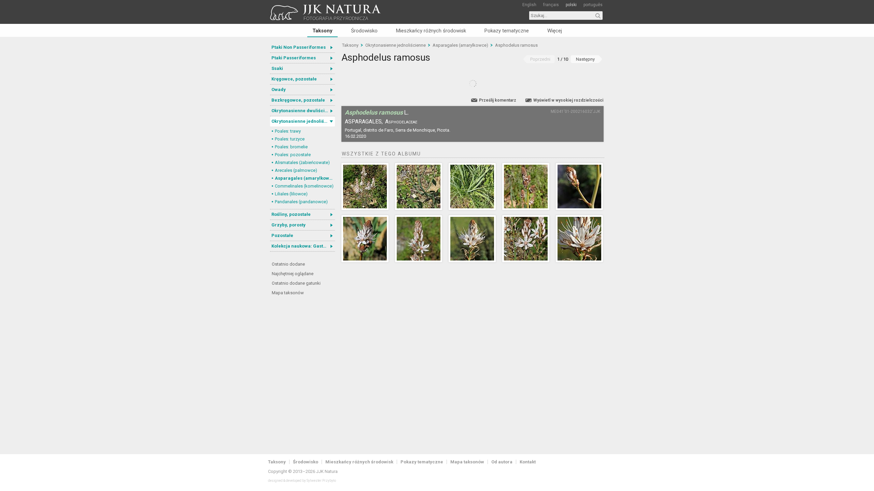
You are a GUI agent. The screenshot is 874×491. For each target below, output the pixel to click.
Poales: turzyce (290, 139)
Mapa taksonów (288, 292)
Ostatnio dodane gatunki (296, 283)
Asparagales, (364, 121)
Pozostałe (282, 235)
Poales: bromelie (291, 146)
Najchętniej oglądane (292, 273)
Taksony (322, 31)
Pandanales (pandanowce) (301, 201)
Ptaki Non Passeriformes (298, 47)
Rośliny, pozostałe (291, 214)
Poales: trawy (288, 131)
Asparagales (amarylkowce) (305, 178)
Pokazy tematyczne (506, 31)
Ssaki (277, 68)
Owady (278, 89)
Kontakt (528, 461)
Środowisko (364, 31)
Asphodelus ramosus (516, 45)
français (551, 4)
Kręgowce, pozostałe (294, 78)
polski (571, 4)
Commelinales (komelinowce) (304, 186)
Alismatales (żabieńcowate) (302, 162)
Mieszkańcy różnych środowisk (431, 31)
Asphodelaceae (401, 121)
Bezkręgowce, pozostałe (298, 100)
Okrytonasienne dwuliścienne (303, 110)
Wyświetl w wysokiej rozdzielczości (568, 100)
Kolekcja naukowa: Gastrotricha (303, 246)
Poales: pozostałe (293, 154)
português (593, 4)
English (529, 4)
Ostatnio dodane (288, 264)
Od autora (501, 461)
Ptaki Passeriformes (293, 57)
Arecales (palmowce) (296, 170)
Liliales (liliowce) (291, 193)
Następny (585, 59)
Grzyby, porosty (288, 224)
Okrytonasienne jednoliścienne (303, 121)
